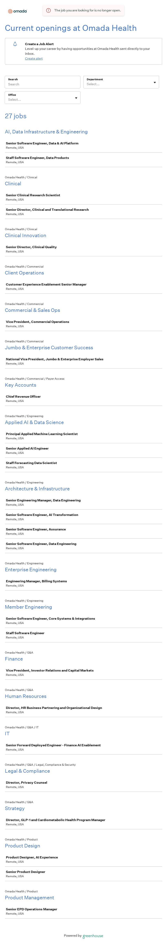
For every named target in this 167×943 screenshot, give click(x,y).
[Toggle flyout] (154, 82)
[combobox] (8, 99)
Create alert (34, 58)
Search (13, 79)
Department (95, 79)
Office (12, 95)
